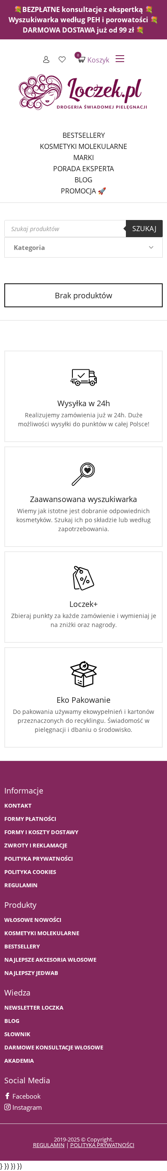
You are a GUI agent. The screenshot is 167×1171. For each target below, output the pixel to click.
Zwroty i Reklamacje (35, 845)
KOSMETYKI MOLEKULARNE (41, 933)
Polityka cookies (30, 872)
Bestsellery (84, 135)
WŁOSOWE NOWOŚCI (32, 920)
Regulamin (21, 885)
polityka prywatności (102, 1145)
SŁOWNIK (17, 1034)
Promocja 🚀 (83, 190)
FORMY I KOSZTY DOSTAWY (41, 832)
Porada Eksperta (83, 168)
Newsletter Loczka (33, 1008)
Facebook (26, 1096)
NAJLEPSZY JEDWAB (31, 973)
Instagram (26, 1107)
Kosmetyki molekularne (83, 146)
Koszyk (93, 60)
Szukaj (144, 228)
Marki (83, 157)
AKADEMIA (19, 1061)
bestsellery (22, 946)
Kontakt (18, 805)
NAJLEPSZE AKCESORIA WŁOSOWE (50, 960)
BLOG (11, 1021)
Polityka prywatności (38, 859)
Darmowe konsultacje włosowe (53, 1047)
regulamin (49, 1145)
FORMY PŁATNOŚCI (30, 819)
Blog (83, 179)
